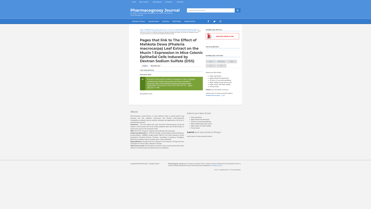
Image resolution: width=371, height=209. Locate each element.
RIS (211, 65)
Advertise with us (224, 169)
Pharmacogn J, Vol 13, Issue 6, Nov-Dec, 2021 (155, 29)
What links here (156, 66)
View (144, 66)
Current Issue (153, 21)
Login (223, 95)
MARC (231, 61)
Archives (165, 21)
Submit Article (189, 21)
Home (134, 2)
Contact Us (180, 2)
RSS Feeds (177, 21)
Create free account (213, 95)
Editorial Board (157, 2)
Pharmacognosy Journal (155, 10)
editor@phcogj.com (216, 165)
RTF (221, 65)
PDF (152, 88)
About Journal (143, 2)
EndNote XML (221, 61)
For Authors (168, 2)
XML (148, 88)
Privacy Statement (236, 169)
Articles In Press (138, 21)
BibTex (190, 85)
